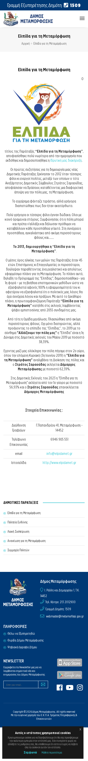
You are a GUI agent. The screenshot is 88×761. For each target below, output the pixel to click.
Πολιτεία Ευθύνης (17, 522)
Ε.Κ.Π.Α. (45, 715)
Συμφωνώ (30, 752)
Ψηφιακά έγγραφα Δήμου (22, 647)
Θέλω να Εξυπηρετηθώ (21, 633)
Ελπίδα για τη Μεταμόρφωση (24, 513)
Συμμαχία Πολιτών (18, 550)
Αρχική (25, 43)
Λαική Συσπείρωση (18, 531)
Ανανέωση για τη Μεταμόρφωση (26, 541)
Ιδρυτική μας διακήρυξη (66, 160)
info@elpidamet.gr (59, 453)
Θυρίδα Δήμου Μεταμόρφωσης (25, 640)
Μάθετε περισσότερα (52, 752)
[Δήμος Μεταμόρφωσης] (28, 18)
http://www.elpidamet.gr (59, 463)
